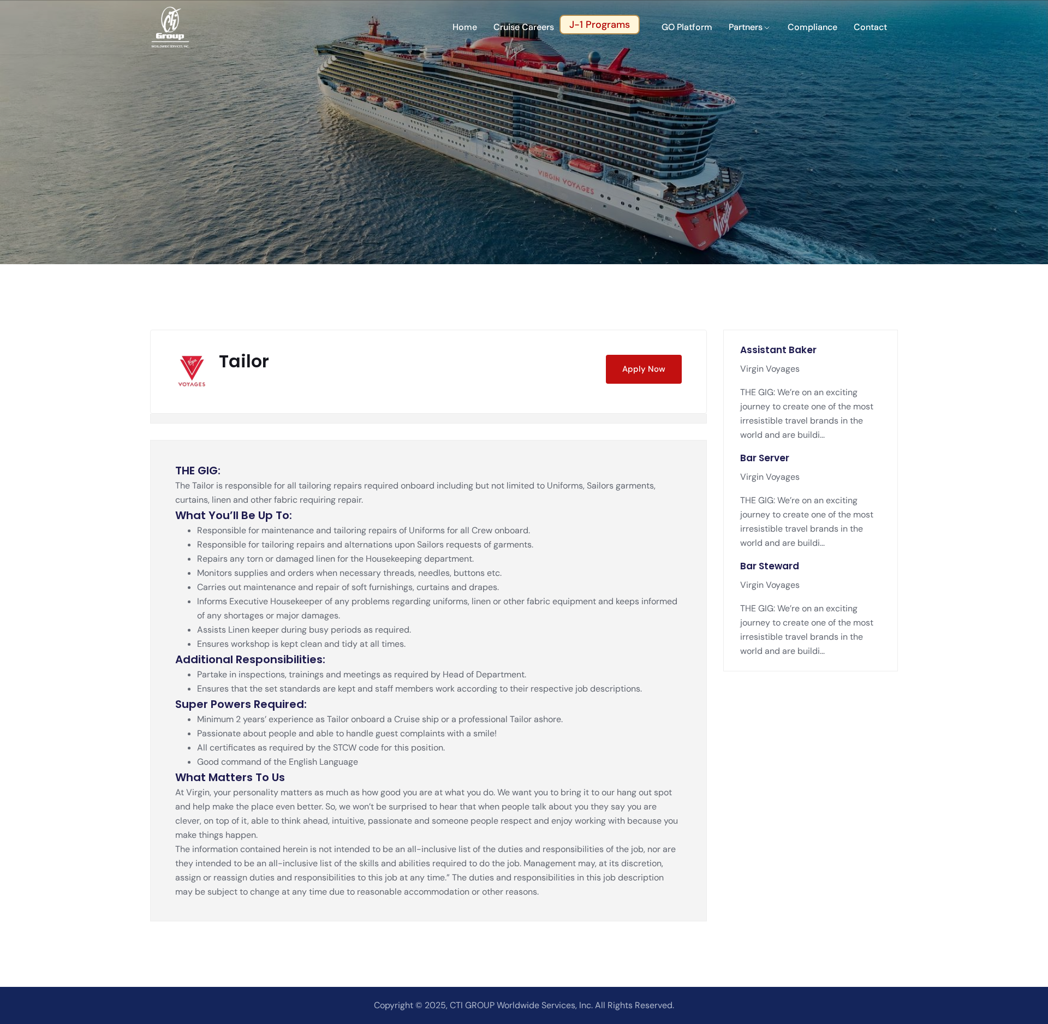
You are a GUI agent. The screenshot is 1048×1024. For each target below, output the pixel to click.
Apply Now (643, 369)
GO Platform (687, 27)
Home (464, 27)
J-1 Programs (599, 24)
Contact (870, 27)
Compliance (812, 27)
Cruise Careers (523, 27)
